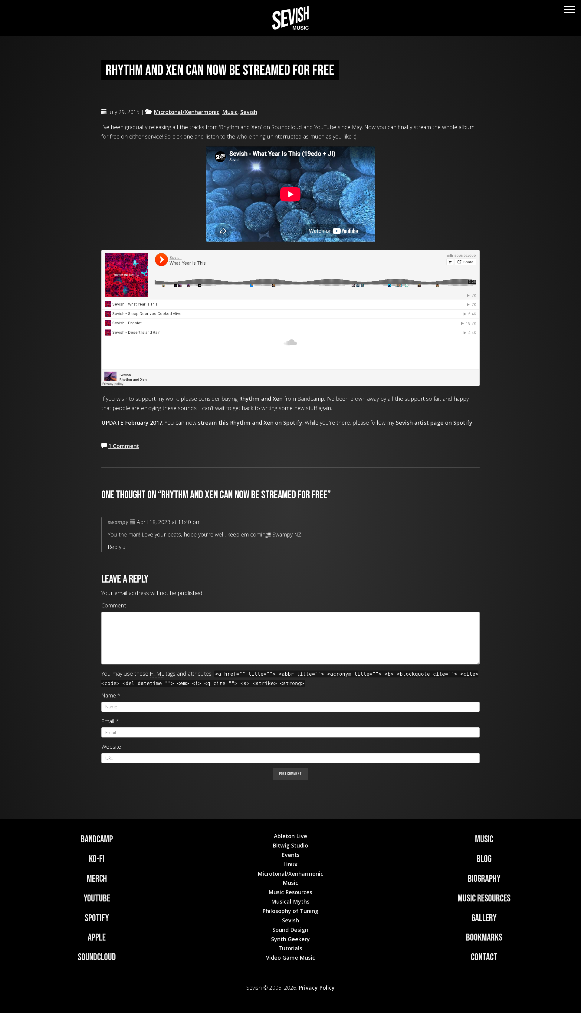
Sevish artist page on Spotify (434, 422)
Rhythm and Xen (261, 398)
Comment (113, 605)
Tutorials (290, 948)
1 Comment (123, 446)
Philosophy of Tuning (290, 910)
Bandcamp (97, 839)
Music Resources (484, 898)
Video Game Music (290, 957)
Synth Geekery (290, 939)
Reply (114, 546)
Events (290, 854)
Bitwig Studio (290, 845)
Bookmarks (484, 938)
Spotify (97, 918)
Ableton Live (290, 836)
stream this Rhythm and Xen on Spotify (250, 422)
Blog (484, 859)
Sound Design (290, 929)
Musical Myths (290, 901)
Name (108, 695)
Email (107, 721)
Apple (97, 938)
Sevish (248, 111)
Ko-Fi (96, 859)
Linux (290, 864)
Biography (484, 879)
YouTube (97, 898)
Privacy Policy (317, 987)
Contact (484, 957)
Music (230, 111)
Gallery (484, 918)
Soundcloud (97, 957)
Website (111, 746)
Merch (97, 879)
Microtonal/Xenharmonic (186, 111)
